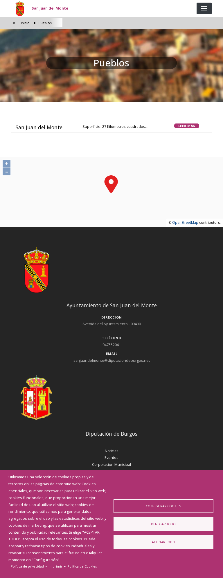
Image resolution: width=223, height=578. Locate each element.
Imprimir (55, 566)
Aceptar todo (163, 542)
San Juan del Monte (50, 8)
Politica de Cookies (82, 566)
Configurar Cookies (163, 506)
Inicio (25, 23)
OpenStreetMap (185, 222)
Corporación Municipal (111, 464)
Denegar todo (163, 524)
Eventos (111, 457)
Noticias (111, 450)
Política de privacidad (27, 566)
